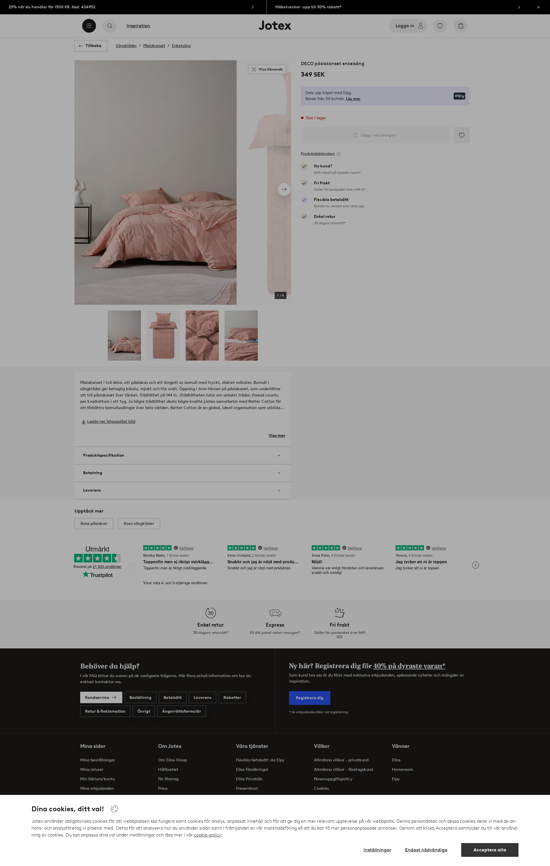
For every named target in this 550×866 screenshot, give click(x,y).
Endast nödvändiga (426, 850)
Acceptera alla (490, 850)
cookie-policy (207, 835)
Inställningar (377, 850)
